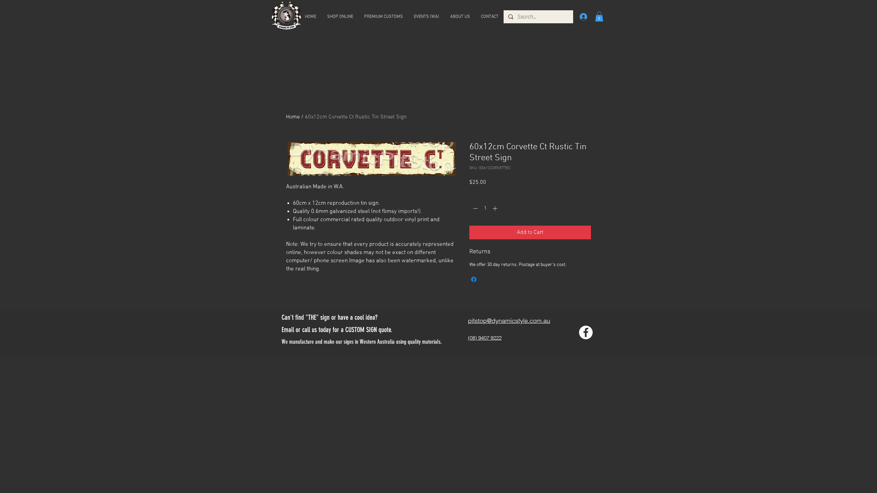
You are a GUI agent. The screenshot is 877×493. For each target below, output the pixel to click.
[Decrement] (474, 208)
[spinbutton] (485, 208)
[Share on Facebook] (474, 279)
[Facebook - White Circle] (586, 332)
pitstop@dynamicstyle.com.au (509, 321)
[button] (599, 17)
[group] (438, 83)
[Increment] (495, 208)
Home (293, 117)
